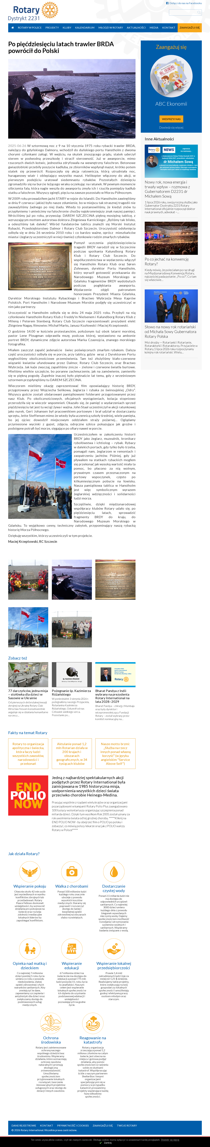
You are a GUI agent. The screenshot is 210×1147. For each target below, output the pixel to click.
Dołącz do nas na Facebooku (185, 3)
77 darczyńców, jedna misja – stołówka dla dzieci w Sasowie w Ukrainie (28, 694)
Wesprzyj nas (171, 119)
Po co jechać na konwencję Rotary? (167, 261)
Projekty (52, 27)
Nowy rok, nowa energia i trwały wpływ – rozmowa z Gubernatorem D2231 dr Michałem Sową (167, 189)
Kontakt (168, 27)
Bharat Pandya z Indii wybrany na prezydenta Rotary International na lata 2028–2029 (112, 696)
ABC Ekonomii (171, 103)
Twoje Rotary (127, 1125)
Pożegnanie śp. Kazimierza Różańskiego (71, 692)
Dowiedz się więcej (171, 127)
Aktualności (136, 27)
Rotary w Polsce (30, 27)
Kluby (67, 27)
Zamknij (108, 1143)
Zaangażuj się (190, 27)
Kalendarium (84, 27)
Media (154, 27)
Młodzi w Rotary (110, 27)
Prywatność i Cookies (73, 1125)
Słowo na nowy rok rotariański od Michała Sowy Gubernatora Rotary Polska (170, 331)
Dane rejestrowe (23, 1125)
